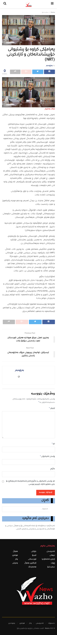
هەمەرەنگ (32, 567)
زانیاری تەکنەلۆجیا (48, 559)
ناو (53, 444)
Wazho (47, 628)
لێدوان (52, 408)
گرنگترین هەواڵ (30, 563)
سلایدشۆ (45, 12)
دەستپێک (51, 623)
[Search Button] (52, 509)
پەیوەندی (11, 623)
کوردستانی (32, 559)
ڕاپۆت (53, 563)
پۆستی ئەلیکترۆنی (47, 456)
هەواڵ (15, 552)
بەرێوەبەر (49, 66)
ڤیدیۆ (34, 555)
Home (53, 12)
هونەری (15, 555)
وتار (16, 559)
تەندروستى (50, 552)
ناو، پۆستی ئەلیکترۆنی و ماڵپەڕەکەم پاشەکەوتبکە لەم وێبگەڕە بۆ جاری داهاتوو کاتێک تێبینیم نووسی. (30, 482)
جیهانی (52, 555)
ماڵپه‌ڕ (52, 469)
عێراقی (33, 552)
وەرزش (15, 563)
